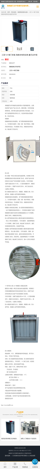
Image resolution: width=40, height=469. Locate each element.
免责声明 (20, 455)
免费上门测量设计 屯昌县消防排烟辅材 (21, 438)
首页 (8, 12)
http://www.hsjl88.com (7, 405)
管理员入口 (26, 455)
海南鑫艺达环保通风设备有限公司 (17, 453)
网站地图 (32, 455)
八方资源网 (15, 455)
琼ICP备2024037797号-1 (25, 450)
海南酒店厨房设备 (22, 12)
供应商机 (13, 12)
